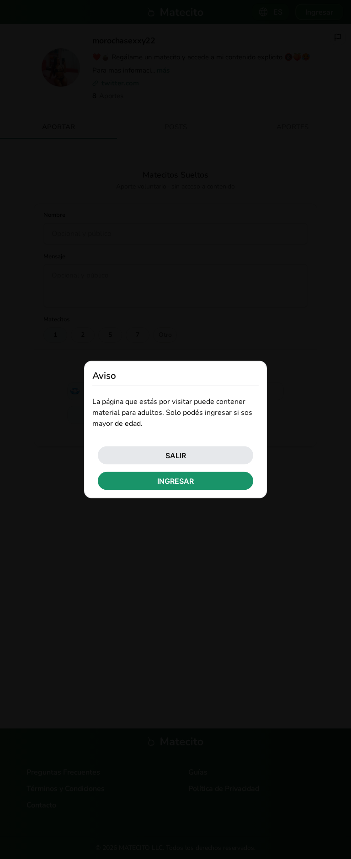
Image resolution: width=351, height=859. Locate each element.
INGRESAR (175, 480)
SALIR (175, 455)
